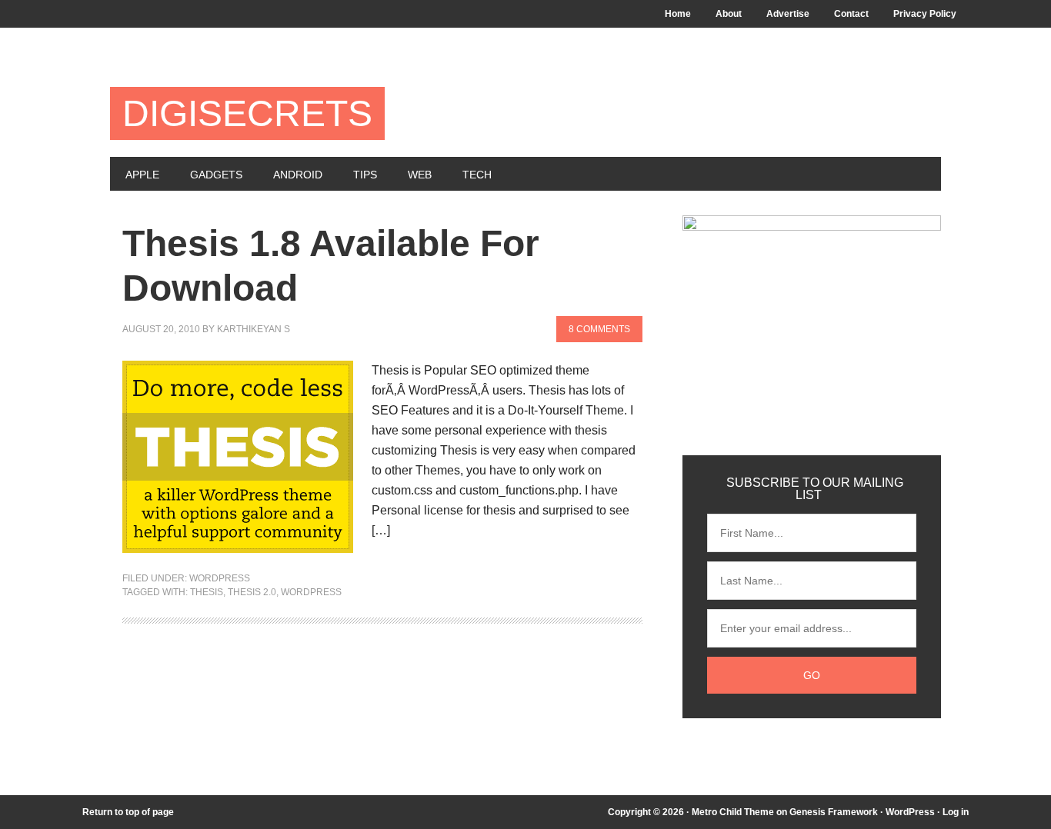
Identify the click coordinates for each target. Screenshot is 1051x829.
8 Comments (599, 329)
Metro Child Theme (733, 812)
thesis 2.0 (252, 592)
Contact (851, 13)
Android (297, 174)
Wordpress (219, 578)
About (729, 13)
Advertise (787, 13)
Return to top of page (128, 812)
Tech (477, 174)
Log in (956, 812)
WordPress (910, 812)
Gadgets (216, 174)
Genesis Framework (833, 812)
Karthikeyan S (253, 329)
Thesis (206, 592)
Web (420, 174)
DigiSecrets (247, 113)
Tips (365, 174)
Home (678, 13)
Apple (142, 174)
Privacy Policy (924, 13)
